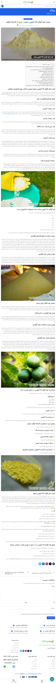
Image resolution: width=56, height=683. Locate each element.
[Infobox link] (49, 625)
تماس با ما (53, 666)
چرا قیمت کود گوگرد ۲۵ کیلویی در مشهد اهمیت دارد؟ (42, 80)
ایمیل (25, 602)
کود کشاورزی (49, 13)
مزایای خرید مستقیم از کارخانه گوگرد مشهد (44, 82)
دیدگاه (53, 586)
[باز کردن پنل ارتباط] (52, 679)
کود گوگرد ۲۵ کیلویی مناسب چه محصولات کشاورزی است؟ (42, 70)
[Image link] (48, 641)
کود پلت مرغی (16, 643)
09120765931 (8, 663)
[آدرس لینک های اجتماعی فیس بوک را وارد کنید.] (53, 563)
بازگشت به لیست (28, 572)
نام (54, 602)
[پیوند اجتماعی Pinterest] (46, 563)
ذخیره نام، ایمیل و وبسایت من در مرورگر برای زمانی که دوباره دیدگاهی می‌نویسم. (37, 614)
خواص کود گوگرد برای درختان (47, 74)
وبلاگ (35, 659)
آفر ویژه (53, 659)
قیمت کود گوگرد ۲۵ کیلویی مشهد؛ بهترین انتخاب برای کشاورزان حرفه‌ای (39, 66)
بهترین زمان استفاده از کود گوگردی (46, 77)
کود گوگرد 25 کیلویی (15, 559)
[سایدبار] (54, 206)
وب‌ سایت (53, 608)
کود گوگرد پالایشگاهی (14, 652)
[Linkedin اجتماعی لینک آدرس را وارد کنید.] (43, 563)
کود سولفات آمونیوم (15, 650)
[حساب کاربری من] (1, 2)
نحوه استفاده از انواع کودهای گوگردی (46, 71)
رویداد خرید (34, 666)
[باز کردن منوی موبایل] (54, 2)
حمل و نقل (53, 664)
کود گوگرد (25, 19)
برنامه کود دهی (52, 668)
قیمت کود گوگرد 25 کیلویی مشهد (45, 83)
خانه (54, 13)
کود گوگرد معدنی (15, 645)
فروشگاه (53, 661)
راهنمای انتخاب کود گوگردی (47, 79)
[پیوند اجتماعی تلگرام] (40, 563)
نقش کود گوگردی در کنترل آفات (47, 76)
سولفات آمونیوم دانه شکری (8, 113)
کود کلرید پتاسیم (15, 648)
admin (29, 25)
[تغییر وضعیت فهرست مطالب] (52, 65)
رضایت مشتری (34, 668)
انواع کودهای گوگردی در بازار (47, 68)
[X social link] (50, 563)
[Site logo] (28, 2)
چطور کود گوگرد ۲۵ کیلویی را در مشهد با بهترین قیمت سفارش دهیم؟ (39, 85)
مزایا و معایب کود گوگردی (48, 73)
